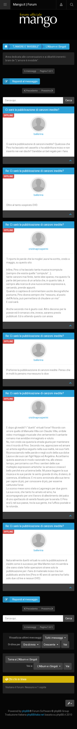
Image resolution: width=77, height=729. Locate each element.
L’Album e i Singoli (56, 46)
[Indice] (38, 20)
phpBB (26, 711)
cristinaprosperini (38, 248)
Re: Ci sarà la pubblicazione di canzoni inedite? (34, 171)
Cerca (68, 100)
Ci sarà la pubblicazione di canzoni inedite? (32, 109)
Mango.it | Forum (25, 4)
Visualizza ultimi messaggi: (36, 637)
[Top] (70, 160)
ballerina (38, 134)
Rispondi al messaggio (25, 81)
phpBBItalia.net (35, 714)
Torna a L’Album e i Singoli (22, 659)
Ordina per (22, 644)
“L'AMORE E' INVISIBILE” (26, 46)
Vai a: (30, 665)
